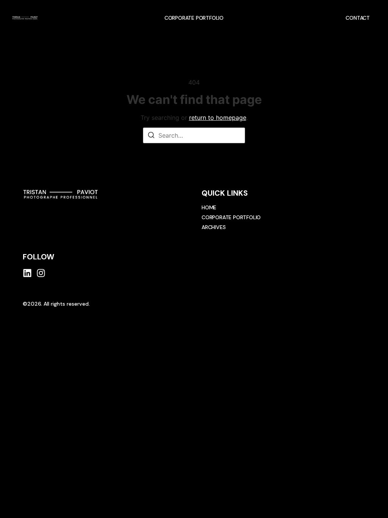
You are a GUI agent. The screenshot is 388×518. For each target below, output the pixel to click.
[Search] (151, 136)
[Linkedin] (27, 273)
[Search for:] (194, 135)
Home (209, 207)
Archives (213, 227)
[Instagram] (40, 273)
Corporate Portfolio (194, 17)
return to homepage (217, 117)
